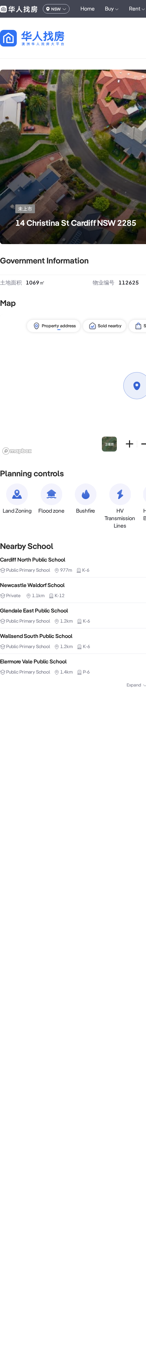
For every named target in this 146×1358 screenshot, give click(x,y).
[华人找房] (18, 9)
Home (87, 8)
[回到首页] (44, 38)
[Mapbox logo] (17, 451)
